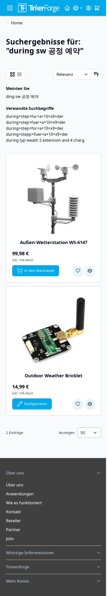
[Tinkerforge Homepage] (67, 8)
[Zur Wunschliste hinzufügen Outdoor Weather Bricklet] (78, 404)
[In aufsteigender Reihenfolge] (96, 74)
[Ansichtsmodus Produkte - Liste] (19, 74)
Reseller (13, 520)
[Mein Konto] (89, 8)
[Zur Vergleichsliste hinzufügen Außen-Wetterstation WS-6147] (90, 271)
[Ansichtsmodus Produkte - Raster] (12, 74)
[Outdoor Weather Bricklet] (53, 330)
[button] (53, 473)
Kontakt (13, 511)
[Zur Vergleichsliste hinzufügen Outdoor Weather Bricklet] (90, 404)
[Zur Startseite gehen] (38, 7)
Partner (13, 529)
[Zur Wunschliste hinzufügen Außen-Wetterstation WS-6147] (78, 271)
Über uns (14, 485)
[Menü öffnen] (10, 8)
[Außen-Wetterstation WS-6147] (53, 196)
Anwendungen (20, 494)
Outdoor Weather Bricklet (53, 376)
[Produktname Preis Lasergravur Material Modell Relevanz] (73, 74)
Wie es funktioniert (24, 503)
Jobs (10, 538)
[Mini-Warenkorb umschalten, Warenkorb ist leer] (97, 8)
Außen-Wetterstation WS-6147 (53, 242)
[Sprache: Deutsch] (78, 8)
